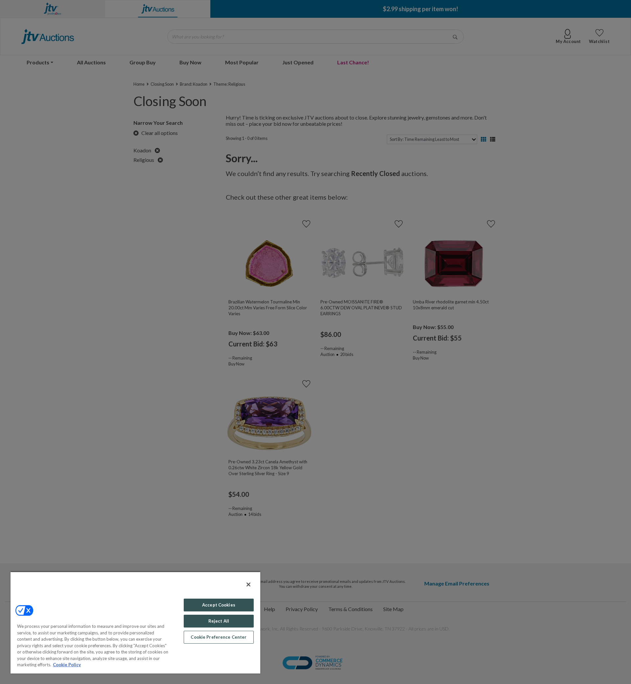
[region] (135, 622)
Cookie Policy (67, 664)
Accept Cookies (218, 604)
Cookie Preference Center (218, 637)
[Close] (248, 584)
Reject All (218, 621)
